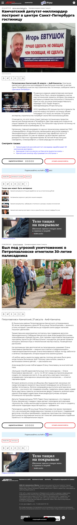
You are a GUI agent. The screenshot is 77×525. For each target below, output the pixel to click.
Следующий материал (40, 519)
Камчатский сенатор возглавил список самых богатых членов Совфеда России (35, 210)
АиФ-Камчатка (6, 73)
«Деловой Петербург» (21, 89)
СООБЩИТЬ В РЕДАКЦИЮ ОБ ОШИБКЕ (63, 479)
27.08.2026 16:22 (6, 244)
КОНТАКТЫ (48, 479)
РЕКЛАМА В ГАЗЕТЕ (37, 479)
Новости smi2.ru (8, 238)
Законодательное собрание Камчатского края (16, 309)
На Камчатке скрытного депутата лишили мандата (26, 197)
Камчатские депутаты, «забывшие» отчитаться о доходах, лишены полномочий (35, 204)
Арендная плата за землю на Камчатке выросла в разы (39, 151)
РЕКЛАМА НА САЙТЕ (25, 479)
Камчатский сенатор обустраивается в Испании (36, 153)
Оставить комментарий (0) (60, 161)
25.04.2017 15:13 (6, 8)
